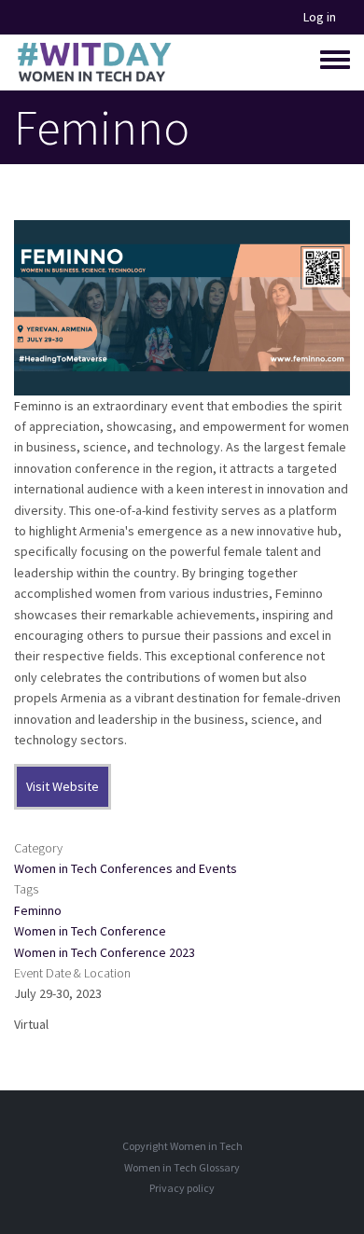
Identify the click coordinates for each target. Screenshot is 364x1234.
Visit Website (62, 786)
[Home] (94, 62)
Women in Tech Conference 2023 (104, 952)
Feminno (38, 910)
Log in (319, 17)
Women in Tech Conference (90, 930)
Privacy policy (182, 1188)
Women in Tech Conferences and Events (125, 868)
